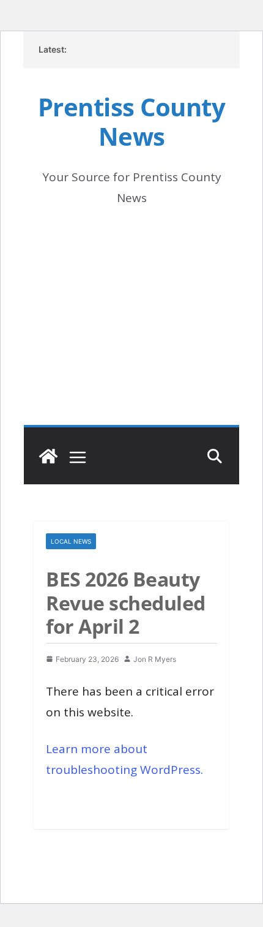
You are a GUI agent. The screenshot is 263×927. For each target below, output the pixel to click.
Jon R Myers (154, 659)
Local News (71, 541)
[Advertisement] (131, 333)
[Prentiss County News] (48, 456)
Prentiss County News (132, 121)
